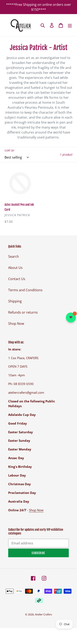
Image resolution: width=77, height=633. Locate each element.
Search (13, 256)
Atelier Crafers (43, 614)
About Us (15, 267)
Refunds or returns (23, 312)
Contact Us (16, 279)
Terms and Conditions (25, 290)
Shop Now (16, 323)
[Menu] (69, 25)
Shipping (15, 301)
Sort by (9, 150)
